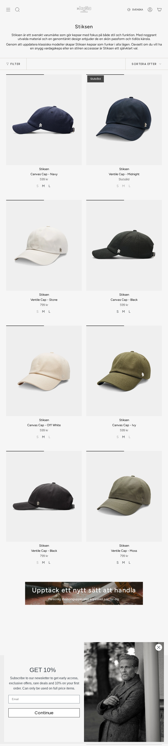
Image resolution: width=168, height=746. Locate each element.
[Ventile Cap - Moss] (124, 496)
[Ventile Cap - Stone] (44, 245)
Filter (15, 64)
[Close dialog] (158, 647)
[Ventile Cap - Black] (44, 496)
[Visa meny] (8, 9)
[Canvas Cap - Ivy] (124, 371)
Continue (44, 713)
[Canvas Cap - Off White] (44, 371)
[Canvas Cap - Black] (124, 245)
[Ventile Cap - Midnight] (124, 119)
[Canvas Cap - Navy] (44, 119)
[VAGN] (159, 9)
